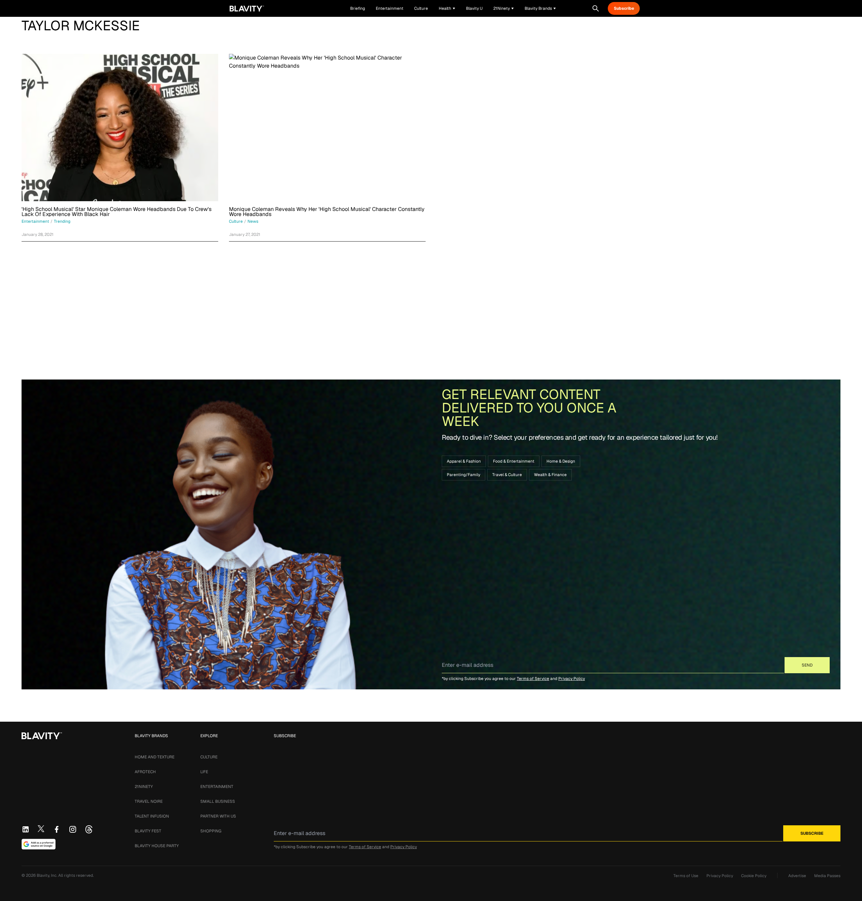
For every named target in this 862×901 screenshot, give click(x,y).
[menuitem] (447, 8)
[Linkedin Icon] (26, 829)
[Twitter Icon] (41, 828)
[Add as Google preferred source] (39, 844)
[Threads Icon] (89, 829)
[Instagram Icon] (73, 829)
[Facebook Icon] (57, 829)
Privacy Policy (571, 678)
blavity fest (148, 831)
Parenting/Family (463, 474)
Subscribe (624, 8)
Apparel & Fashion (464, 461)
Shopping (210, 831)
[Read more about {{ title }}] (120, 127)
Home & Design (560, 461)
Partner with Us (218, 816)
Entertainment (216, 786)
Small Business (217, 801)
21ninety (144, 786)
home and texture (154, 757)
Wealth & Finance (550, 474)
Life (204, 771)
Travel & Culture (507, 474)
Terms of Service (533, 678)
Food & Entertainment (513, 461)
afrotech (145, 771)
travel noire (149, 801)
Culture (209, 757)
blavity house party (157, 846)
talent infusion (152, 816)
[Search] (595, 8)
